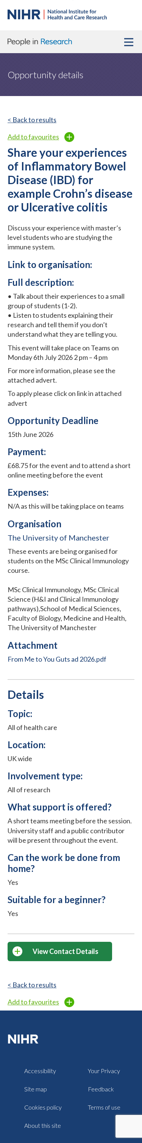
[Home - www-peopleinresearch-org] (57, 17)
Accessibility (40, 1070)
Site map (35, 1089)
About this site (42, 1125)
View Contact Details (65, 951)
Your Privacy (104, 1070)
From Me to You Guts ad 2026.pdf (57, 659)
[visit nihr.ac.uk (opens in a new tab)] (25, 1038)
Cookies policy (43, 1107)
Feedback (101, 1089)
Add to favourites (33, 136)
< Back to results (32, 119)
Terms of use (104, 1107)
